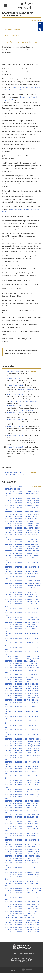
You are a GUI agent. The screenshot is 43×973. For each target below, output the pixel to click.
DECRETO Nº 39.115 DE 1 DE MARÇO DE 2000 (22, 659)
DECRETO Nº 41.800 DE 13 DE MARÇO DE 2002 (22, 743)
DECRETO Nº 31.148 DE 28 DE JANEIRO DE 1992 (23, 581)
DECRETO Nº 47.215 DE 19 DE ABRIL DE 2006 (21, 803)
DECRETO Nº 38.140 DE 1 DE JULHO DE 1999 (21, 627)
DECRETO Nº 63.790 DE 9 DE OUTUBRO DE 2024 (23, 888)
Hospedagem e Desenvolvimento (21, 969)
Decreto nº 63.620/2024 (15, 419)
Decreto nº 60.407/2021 (15, 378)
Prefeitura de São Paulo (22, 945)
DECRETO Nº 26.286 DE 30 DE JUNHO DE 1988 (22, 546)
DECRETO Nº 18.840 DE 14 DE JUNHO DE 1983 (22, 498)
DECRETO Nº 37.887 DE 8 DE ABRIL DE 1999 (21, 617)
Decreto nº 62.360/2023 (15, 394)
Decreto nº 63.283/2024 (15, 412)
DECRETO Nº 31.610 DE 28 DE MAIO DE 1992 (21, 592)
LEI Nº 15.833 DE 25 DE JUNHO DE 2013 (19, 916)
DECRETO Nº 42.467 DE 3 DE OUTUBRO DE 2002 (23, 755)
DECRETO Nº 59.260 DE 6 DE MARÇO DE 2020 (22, 858)
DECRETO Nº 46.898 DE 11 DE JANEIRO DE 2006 (22, 794)
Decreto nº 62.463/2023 (15, 406)
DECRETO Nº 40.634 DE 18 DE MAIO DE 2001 (21, 686)
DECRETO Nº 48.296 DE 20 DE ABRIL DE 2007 (21, 805)
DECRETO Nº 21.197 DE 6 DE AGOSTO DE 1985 (22, 500)
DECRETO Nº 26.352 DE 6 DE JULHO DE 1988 (21, 549)
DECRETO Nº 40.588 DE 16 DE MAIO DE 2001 (21, 684)
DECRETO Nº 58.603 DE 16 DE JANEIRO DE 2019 (23, 849)
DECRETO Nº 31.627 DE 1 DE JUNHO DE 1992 (21, 594)
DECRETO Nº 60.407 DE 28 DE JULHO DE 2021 (22, 872)
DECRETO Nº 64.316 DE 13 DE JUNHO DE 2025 (22, 904)
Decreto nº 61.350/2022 (15, 385)
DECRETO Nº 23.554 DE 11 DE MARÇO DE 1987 (22, 512)
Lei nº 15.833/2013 (13, 371)
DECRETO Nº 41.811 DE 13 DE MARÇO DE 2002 (22, 750)
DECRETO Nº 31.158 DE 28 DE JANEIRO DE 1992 (23, 585)
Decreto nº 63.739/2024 (15, 426)
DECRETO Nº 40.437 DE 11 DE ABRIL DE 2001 (21, 679)
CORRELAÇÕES (22, 42)
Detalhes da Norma (12, 29)
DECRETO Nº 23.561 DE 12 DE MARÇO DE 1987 (22, 514)
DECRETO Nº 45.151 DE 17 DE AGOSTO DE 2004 (22, 780)
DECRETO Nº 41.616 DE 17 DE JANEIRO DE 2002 (23, 739)
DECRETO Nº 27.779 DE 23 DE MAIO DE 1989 (21, 571)
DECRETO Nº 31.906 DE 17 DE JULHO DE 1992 (22, 597)
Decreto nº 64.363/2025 (15, 435)
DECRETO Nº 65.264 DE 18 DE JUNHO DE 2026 (22, 920)
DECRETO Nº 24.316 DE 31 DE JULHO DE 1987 (22, 526)
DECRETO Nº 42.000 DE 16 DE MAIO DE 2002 (21, 753)
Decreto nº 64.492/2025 (15, 447)
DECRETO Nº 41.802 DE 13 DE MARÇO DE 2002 (22, 746)
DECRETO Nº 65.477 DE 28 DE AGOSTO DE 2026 (22, 932)
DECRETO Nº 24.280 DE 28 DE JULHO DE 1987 (22, 523)
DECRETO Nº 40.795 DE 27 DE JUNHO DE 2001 (22, 698)
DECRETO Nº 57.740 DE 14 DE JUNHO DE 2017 (22, 847)
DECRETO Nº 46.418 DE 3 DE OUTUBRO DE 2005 (23, 792)
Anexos (33, 42)
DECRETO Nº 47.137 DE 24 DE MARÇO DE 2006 (22, 801)
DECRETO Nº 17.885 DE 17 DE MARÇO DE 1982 (22, 491)
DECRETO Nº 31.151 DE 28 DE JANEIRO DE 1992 (23, 583)
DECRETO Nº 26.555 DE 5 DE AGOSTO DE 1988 (22, 555)
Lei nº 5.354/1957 (31, 401)
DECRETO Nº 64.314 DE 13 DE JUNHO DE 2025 (22, 902)
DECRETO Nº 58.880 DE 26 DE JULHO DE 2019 (22, 851)
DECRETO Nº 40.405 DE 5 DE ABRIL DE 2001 (21, 675)
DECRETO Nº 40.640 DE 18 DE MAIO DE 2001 (21, 688)
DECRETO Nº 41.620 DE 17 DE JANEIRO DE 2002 (23, 741)
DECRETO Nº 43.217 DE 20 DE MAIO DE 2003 (21, 766)
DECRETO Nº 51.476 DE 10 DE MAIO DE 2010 (21, 821)
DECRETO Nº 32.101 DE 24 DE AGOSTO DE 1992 (22, 601)
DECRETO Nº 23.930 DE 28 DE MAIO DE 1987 (21, 519)
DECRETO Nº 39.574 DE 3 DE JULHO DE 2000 (21, 666)
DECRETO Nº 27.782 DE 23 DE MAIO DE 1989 (21, 574)
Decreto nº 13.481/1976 (26, 410)
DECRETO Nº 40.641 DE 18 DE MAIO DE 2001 (21, 691)
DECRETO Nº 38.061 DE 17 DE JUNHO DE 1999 (22, 620)
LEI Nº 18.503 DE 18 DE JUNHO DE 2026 (19, 918)
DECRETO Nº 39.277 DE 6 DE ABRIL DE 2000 (21, 663)
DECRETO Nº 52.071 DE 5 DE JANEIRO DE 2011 (22, 833)
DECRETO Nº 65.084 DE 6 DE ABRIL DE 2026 (21, 906)
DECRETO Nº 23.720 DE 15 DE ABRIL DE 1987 (21, 516)
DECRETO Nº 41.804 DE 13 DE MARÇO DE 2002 (22, 748)
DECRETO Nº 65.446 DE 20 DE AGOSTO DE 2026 (22, 922)
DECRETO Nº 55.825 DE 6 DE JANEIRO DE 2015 (22, 844)
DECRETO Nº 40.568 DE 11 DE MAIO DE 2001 (21, 682)
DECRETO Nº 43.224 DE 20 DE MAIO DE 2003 (21, 769)
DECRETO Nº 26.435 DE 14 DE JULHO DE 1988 (22, 551)
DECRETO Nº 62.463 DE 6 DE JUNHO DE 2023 (21, 881)
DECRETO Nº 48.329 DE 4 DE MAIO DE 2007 (21, 808)
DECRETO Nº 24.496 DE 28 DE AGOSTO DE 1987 (22, 532)
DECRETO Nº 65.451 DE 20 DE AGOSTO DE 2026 (22, 929)
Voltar (32, 20)
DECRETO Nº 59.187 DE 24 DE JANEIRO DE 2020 (23, 856)
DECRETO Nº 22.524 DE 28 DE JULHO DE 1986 (22, 505)
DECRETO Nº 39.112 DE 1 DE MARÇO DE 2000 (22, 656)
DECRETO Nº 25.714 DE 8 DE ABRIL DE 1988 (21, 539)
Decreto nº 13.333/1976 (25, 389)
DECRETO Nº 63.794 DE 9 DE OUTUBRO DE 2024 (23, 890)
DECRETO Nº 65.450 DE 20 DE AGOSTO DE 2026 (22, 927)
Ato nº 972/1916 (15, 401)
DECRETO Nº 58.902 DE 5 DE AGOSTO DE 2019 (22, 854)
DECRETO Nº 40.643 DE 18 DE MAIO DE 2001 (21, 693)
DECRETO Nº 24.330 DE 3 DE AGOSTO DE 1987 (22, 528)
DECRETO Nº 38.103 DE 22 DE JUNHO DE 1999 (22, 624)
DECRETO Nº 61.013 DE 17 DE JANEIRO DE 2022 (23, 874)
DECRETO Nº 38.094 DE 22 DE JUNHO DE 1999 (22, 622)
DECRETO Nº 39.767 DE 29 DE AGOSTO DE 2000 (22, 668)
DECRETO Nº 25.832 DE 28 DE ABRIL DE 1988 (21, 544)
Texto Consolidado (12, 35)
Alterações (8, 42)
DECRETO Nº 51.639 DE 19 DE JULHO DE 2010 (22, 826)
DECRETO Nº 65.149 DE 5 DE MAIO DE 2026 (21, 911)
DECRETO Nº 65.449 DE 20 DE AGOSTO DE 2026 (22, 925)
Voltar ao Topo (36, 371)
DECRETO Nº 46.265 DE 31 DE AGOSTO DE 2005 (22, 789)
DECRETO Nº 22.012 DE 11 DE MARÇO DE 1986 (22, 503)
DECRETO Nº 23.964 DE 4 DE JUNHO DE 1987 (21, 521)
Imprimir (38, 20)
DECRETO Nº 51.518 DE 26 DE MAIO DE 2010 (21, 824)
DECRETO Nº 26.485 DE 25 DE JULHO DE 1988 (22, 553)
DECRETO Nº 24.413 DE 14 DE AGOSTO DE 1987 (22, 530)
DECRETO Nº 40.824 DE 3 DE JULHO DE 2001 (21, 700)
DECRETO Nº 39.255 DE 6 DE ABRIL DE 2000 (21, 661)
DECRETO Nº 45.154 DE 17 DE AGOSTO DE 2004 (22, 782)
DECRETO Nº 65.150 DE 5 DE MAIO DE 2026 (21, 913)
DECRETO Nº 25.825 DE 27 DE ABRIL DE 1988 (21, 542)
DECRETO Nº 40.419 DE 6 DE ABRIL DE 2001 (21, 677)
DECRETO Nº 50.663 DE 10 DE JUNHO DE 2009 (22, 815)
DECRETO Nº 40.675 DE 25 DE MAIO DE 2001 (21, 695)
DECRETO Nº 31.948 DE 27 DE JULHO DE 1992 (22, 599)
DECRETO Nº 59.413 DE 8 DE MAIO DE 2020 (21, 860)
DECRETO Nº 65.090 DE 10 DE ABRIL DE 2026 (21, 909)
